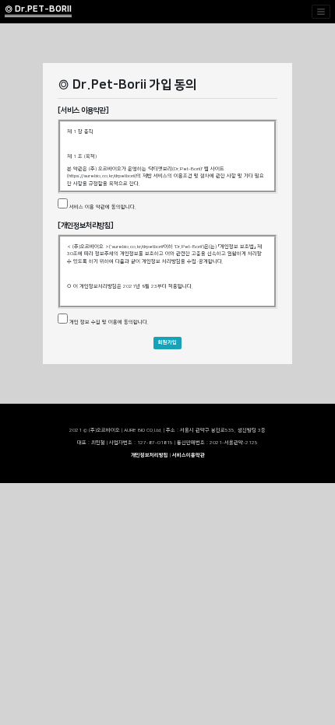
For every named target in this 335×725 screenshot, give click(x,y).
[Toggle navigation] (321, 11)
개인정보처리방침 (150, 455)
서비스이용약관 (188, 455)
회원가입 (167, 342)
